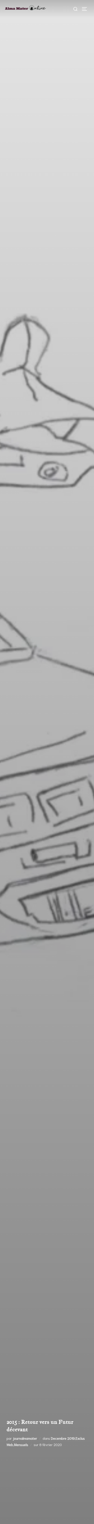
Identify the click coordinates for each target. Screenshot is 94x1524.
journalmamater (25, 1438)
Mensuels (21, 1444)
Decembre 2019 (63, 1438)
